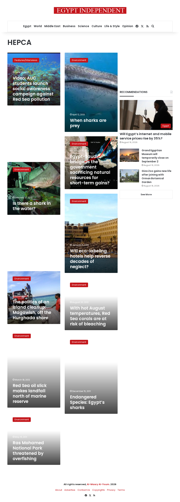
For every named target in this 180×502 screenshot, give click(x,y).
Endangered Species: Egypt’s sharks (87, 402)
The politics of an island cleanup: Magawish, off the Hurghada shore (32, 310)
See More (146, 194)
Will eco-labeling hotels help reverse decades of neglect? (90, 259)
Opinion (127, 26)
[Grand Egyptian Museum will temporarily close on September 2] (129, 155)
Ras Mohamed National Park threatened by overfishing (28, 451)
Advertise (69, 490)
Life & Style (112, 26)
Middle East (52, 26)
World (38, 26)
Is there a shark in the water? (32, 205)
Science (83, 26)
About (58, 490)
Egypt (27, 26)
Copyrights (98, 490)
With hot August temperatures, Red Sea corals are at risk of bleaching (90, 316)
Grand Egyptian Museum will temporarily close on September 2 (155, 156)
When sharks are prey (88, 123)
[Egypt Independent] (90, 10)
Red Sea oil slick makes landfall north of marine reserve (30, 393)
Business (69, 26)
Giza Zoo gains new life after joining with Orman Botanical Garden (156, 176)
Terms (121, 490)
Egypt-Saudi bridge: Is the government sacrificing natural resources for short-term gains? (90, 170)
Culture (97, 26)
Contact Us (84, 490)
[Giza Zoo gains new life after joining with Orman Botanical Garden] (129, 175)
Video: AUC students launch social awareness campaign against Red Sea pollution (33, 88)
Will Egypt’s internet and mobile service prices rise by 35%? (145, 136)
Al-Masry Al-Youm (98, 484)
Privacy (111, 490)
